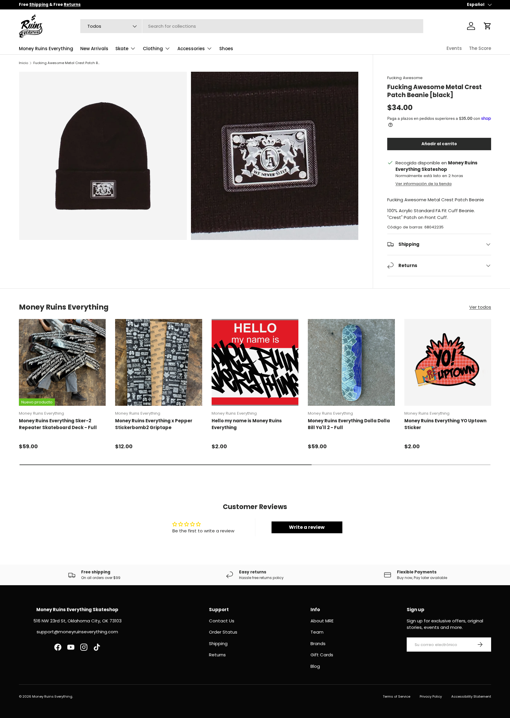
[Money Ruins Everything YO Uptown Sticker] (447, 362)
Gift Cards (321, 655)
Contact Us (221, 621)
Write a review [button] (307, 527)
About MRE (322, 621)
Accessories (191, 48)
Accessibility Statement (471, 696)
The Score (480, 48)
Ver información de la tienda (423, 184)
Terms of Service (396, 696)
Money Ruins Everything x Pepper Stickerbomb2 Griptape (153, 424)
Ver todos (480, 307)
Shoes (226, 48)
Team (316, 632)
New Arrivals (94, 48)
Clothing (153, 48)
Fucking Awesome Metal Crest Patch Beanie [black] (66, 62)
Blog (315, 666)
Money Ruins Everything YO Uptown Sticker (445, 424)
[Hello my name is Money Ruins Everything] (255, 362)
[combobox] (251, 26)
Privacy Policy (431, 696)
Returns (217, 655)
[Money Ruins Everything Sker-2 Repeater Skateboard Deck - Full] (62, 362)
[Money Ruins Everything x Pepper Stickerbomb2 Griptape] (158, 362)
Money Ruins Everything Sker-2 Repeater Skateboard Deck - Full (58, 424)
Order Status (223, 632)
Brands (318, 643)
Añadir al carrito (439, 144)
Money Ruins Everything (46, 48)
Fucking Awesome (405, 78)
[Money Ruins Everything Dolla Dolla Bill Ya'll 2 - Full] (351, 362)
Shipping (218, 643)
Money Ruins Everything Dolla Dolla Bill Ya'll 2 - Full (349, 424)
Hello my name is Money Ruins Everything (247, 424)
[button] (487, 25)
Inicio (23, 62)
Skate (121, 48)
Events (454, 48)
